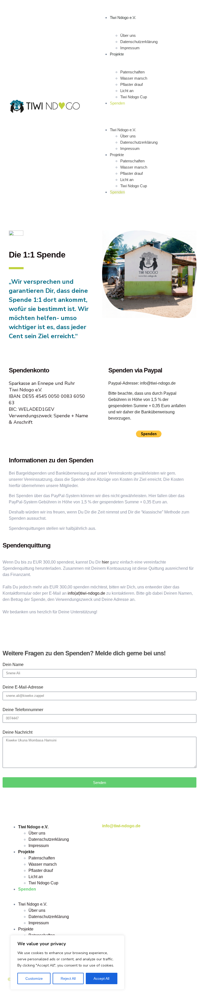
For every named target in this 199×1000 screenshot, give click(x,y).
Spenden (117, 103)
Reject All (68, 978)
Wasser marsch (133, 78)
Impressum (130, 48)
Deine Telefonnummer (23, 709)
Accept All (101, 978)
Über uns (128, 35)
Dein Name (13, 664)
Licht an (126, 90)
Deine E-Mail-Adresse (23, 687)
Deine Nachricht (17, 732)
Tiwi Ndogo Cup (133, 97)
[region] (67, 962)
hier (105, 562)
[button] (144, 112)
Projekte (117, 54)
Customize (34, 978)
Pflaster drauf (131, 84)
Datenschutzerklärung (139, 41)
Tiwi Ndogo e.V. (123, 17)
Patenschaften (132, 72)
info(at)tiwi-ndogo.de (86, 593)
